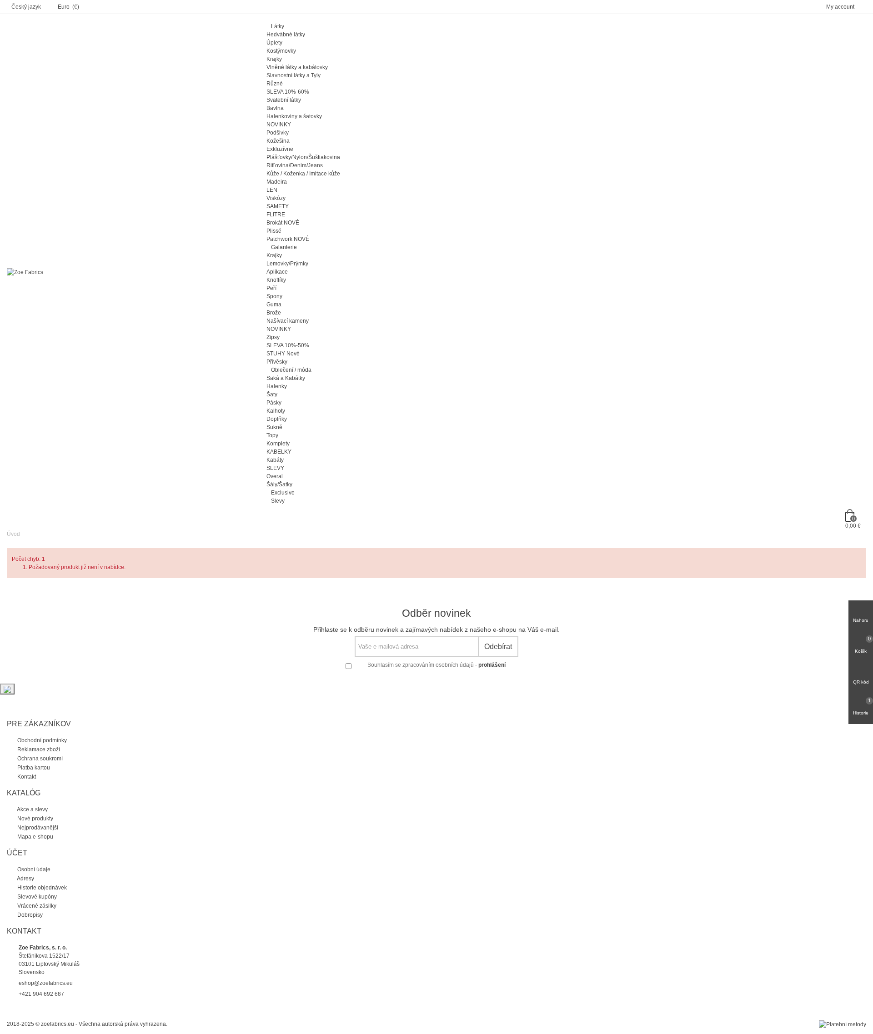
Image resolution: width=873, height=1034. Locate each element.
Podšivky (277, 133)
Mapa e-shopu (34, 837)
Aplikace (277, 272)
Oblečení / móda (291, 370)
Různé (274, 83)
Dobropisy (29, 915)
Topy (272, 435)
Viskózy (276, 198)
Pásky (273, 403)
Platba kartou (33, 767)
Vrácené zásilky (36, 906)
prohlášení (492, 665)
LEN (271, 190)
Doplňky (276, 419)
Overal (274, 476)
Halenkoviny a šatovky (294, 116)
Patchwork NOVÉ (287, 239)
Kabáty (275, 460)
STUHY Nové (283, 353)
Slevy (278, 501)
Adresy (25, 878)
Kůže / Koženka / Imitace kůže (303, 173)
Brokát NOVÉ (282, 223)
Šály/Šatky (279, 484)
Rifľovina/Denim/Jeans (294, 165)
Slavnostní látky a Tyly (293, 75)
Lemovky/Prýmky (287, 263)
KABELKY (278, 452)
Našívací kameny (287, 321)
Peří (271, 288)
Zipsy (273, 337)
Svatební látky (283, 100)
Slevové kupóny (36, 897)
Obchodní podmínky (41, 740)
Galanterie (284, 247)
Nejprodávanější (37, 827)
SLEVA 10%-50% (287, 345)
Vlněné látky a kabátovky (297, 67)
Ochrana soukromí (39, 758)
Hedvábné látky (285, 34)
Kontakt (26, 777)
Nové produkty (34, 818)
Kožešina (278, 141)
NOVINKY (278, 124)
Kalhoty (275, 411)
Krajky (274, 59)
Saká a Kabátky (285, 378)
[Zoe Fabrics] (25, 272)
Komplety (278, 443)
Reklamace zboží (38, 749)
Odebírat (498, 646)
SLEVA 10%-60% (287, 92)
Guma (273, 304)
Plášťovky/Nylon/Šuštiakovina (303, 157)
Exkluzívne (279, 149)
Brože (273, 313)
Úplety (274, 43)
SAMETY (277, 206)
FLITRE (275, 214)
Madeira (276, 182)
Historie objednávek (41, 887)
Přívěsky (276, 362)
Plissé (273, 231)
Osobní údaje (33, 869)
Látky (277, 26)
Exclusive (283, 493)
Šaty (271, 394)
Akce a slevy (32, 809)
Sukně (274, 427)
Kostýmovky (281, 51)
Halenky (276, 386)
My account (841, 7)
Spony (274, 296)
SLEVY (275, 468)
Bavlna (275, 108)
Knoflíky (276, 280)
